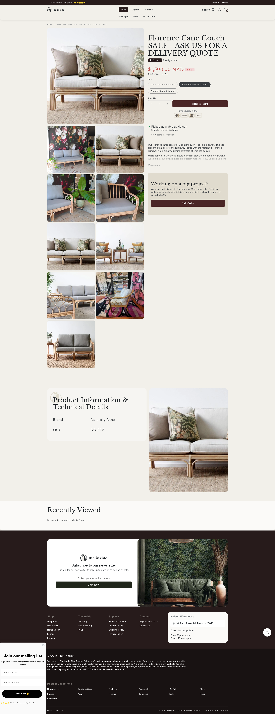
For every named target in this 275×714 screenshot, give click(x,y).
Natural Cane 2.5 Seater (195, 84)
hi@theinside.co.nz (149, 621)
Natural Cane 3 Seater (163, 91)
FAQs (214, 3)
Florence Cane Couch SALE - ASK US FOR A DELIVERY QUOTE (80, 25)
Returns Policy (116, 625)
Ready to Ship (85, 689)
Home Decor (149, 16)
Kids (171, 694)
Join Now (93, 585)
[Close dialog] (43, 645)
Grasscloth (144, 689)
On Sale (173, 689)
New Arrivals (53, 689)
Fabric (136, 16)
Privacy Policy (116, 634)
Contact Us (145, 625)
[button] (213, 10)
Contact (224, 3)
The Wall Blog (85, 625)
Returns (51, 638)
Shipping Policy (116, 630)
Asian (80, 694)
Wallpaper (124, 16)
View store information (162, 134)
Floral (203, 689)
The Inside (170, 710)
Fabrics (50, 634)
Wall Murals (52, 625)
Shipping (59, 710)
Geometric (52, 698)
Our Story (83, 621)
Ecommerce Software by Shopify (188, 710)
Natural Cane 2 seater (164, 85)
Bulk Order (188, 203)
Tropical (112, 694)
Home (49, 25)
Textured (112, 689)
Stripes (50, 694)
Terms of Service (117, 621)
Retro (203, 694)
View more (154, 165)
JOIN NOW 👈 (22, 693)
